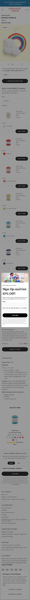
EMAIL (4, 301)
